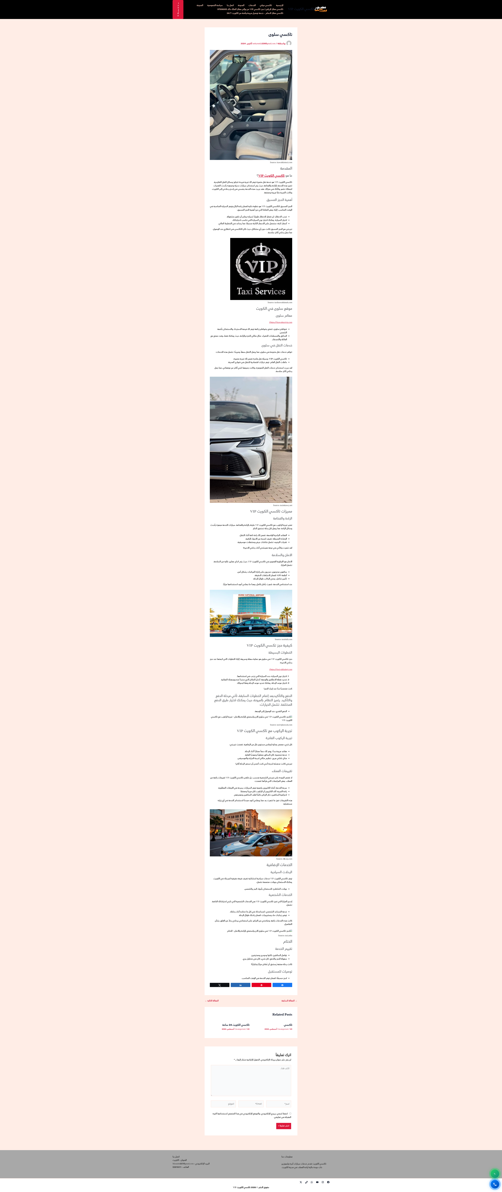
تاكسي (288, 1025)
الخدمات (252, 5)
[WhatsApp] (312, 1182)
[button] (178, 9)
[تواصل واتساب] (495, 1173)
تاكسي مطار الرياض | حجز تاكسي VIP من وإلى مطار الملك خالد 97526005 (250, 9)
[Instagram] (323, 1182)
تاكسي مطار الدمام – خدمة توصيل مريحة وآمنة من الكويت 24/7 (255, 13)
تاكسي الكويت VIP (301, 9)
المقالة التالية (212, 1001)
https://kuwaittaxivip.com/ (280, 322)
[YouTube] (317, 1182)
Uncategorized (283, 1029)
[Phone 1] (306, 1182)
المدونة (241, 5)
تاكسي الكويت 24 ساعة (235, 1025)
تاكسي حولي (266, 5)
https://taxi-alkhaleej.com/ (280, 669)
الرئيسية (279, 5)
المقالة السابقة (289, 1001)
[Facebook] (328, 1182)
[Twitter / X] (301, 1182)
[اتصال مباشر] (495, 1184)
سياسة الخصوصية (215, 5)
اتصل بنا (230, 5)
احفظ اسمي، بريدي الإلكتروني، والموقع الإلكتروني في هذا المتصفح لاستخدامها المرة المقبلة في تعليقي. (252, 1115)
